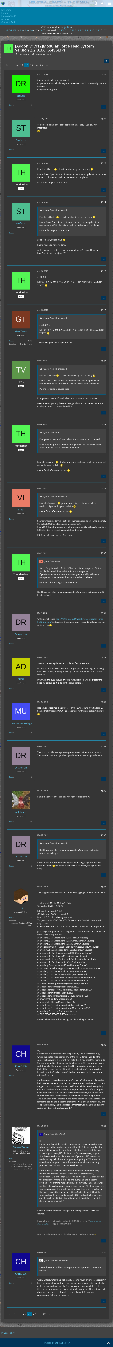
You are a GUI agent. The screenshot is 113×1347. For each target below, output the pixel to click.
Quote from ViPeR (51, 561)
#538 (103, 1044)
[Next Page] (46, 65)
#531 (103, 613)
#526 (103, 310)
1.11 (98, 30)
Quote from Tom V (52, 432)
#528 (103, 424)
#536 (103, 835)
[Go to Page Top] (109, 1343)
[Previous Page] (6, 65)
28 (31, 65)
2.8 (41, 30)
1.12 (104, 30)
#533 (103, 702)
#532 (103, 657)
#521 (103, 74)
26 (21, 65)
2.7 (36, 30)
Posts (11, 105)
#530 (103, 553)
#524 (103, 202)
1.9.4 (85, 30)
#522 (103, 118)
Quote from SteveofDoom (55, 1260)
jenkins (67, 27)
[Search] (95, 3)
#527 (103, 360)
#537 (103, 886)
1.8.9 (78, 30)
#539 (103, 1126)
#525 (103, 271)
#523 (103, 163)
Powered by (56, 1342)
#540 (103, 1252)
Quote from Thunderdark (55, 210)
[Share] (106, 61)
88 (41, 65)
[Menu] (109, 3)
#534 (103, 746)
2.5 (26, 30)
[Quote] (103, 107)
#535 (103, 790)
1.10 (92, 30)
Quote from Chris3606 (54, 1134)
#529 (103, 488)
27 (26, 65)
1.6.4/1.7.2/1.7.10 (65, 30)
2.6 (31, 30)
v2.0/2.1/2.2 (12, 30)
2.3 (21, 30)
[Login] (102, 3)
